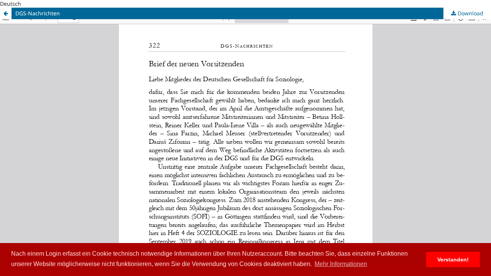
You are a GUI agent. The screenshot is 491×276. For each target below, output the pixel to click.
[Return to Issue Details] (6, 13)
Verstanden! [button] (453, 259)
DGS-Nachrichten (37, 13)
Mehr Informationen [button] (341, 264)
